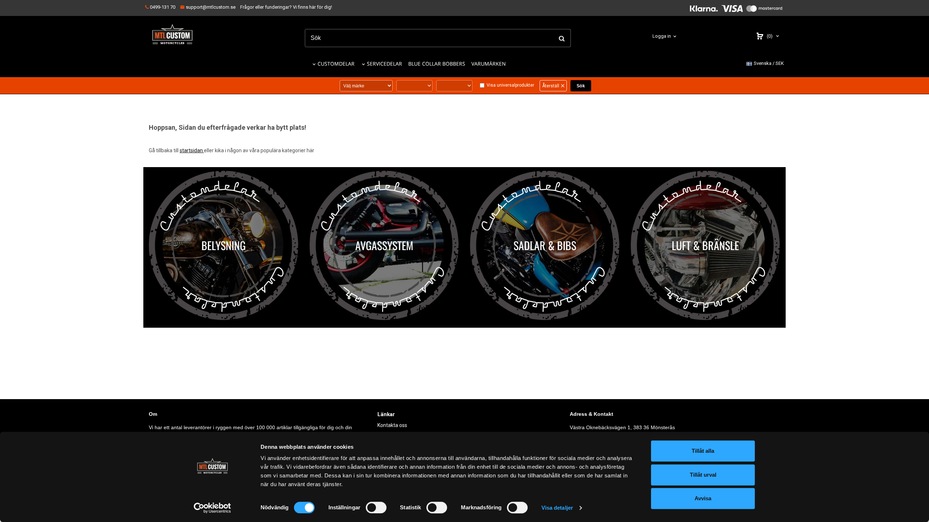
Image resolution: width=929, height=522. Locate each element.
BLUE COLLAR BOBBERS (436, 63)
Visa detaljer (557, 508)
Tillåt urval (703, 475)
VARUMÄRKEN (488, 63)
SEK (769, 63)
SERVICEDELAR (384, 63)
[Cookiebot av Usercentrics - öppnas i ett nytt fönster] (212, 507)
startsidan (192, 150)
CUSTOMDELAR (336, 63)
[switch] (376, 507)
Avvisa (703, 498)
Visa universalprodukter (510, 85)
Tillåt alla (703, 451)
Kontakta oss (392, 425)
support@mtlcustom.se (210, 7)
